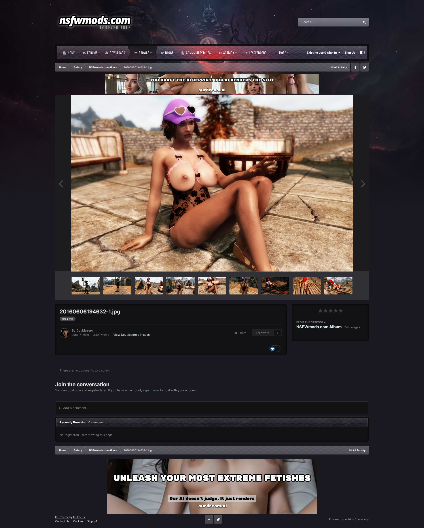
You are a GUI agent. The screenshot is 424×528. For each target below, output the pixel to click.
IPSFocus (79, 517)
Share (241, 333)
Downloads (117, 52)
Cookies (78, 521)
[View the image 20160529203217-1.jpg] (338, 285)
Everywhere (346, 22)
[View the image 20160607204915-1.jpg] (180, 285)
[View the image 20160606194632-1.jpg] (212, 285)
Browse (143, 52)
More (282, 52)
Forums (92, 52)
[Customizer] (362, 52)
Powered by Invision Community (349, 519)
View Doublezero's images (131, 334)
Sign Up (349, 52)
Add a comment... (75, 408)
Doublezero (84, 330)
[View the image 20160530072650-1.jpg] (275, 285)
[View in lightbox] (212, 183)
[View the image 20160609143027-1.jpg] (149, 285)
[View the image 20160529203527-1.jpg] (307, 285)
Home (71, 52)
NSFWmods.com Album (319, 326)
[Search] (364, 22)
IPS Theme (62, 517)
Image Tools (350, 263)
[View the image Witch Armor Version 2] (117, 285)
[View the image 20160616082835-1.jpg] (86, 285)
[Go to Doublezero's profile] (64, 333)
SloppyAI (92, 521)
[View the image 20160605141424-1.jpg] (243, 285)
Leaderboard (258, 52)
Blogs (169, 52)
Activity (228, 52)
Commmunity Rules (198, 52)
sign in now (151, 390)
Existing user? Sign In (322, 52)
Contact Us (62, 521)
